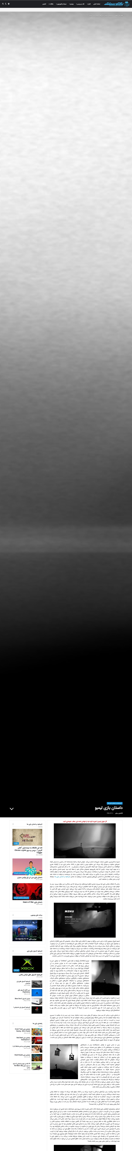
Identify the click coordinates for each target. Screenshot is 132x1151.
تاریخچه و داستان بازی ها (106, 16)
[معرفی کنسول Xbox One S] (37, 1001)
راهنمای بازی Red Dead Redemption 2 (23, 1039)
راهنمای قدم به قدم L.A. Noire (21, 1046)
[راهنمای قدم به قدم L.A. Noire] (37, 1049)
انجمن (44, 4)
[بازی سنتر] (117, 4)
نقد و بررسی (80, 4)
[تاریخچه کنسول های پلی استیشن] (37, 984)
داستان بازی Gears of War (32, 902)
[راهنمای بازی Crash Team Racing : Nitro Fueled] (37, 1031)
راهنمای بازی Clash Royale (22, 1055)
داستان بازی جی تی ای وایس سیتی (29, 877)
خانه (120, 16)
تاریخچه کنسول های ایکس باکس (30, 974)
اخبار (89, 4)
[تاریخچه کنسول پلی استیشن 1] (37, 1010)
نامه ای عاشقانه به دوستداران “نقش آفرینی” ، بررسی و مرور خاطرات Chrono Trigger (28, 850)
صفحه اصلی (96, 4)
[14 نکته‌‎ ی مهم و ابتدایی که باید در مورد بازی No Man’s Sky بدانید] (37, 1066)
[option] (27, 930)
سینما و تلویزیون (61, 4)
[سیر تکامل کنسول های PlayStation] (37, 992)
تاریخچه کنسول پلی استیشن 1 (21, 1007)
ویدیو (71, 4)
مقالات (51, 4)
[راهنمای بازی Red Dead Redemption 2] (37, 1040)
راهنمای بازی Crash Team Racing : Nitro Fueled (22, 1030)
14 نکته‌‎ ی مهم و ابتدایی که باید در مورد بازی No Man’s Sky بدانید (21, 1066)
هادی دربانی (118, 813)
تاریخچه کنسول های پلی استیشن (23, 982)
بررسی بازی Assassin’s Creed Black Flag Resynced (28, 937)
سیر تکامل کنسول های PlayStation (24, 991)
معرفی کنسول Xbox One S (22, 999)
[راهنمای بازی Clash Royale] (37, 1057)
